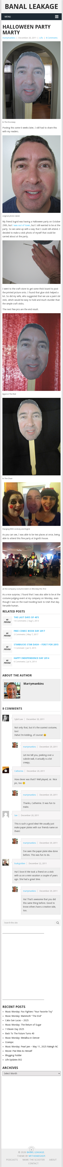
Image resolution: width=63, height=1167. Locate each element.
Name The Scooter (33, 1159)
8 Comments (52, 38)
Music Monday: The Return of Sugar (23, 1024)
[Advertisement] (31, 965)
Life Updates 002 (13, 1059)
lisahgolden (19, 863)
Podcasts (12, 1159)
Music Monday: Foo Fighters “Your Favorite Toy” (29, 1011)
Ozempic (9, 1042)
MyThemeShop (37, 1156)
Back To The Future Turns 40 (19, 1033)
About (53, 1159)
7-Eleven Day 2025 (14, 1029)
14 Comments (20, 621)
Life (41, 38)
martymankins (8, 38)
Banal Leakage (31, 7)
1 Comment (19, 648)
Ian (15, 815)
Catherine (18, 771)
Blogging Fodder (13, 1055)
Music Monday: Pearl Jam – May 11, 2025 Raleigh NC (31, 1046)
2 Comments (19, 634)
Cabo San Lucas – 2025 (17, 1020)
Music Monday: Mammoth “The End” (23, 1016)
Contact (33, 1163)
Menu (8, 16)
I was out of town (21, 225)
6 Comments (19, 662)
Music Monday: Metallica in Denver (22, 1038)
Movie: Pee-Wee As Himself (18, 1051)
